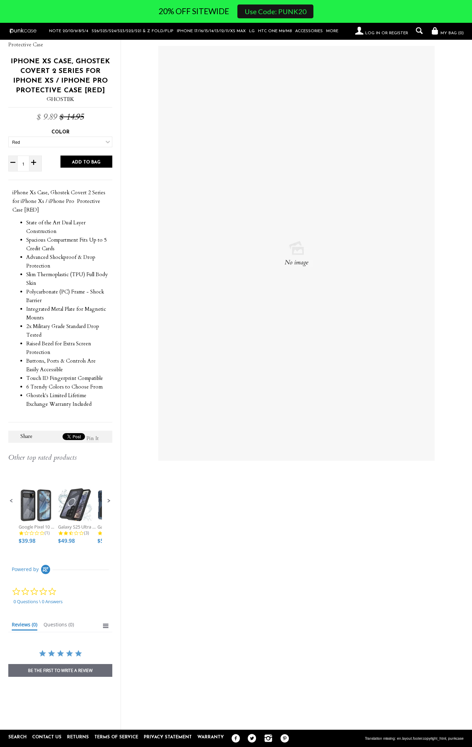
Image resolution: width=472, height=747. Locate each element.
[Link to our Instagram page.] (267, 738)
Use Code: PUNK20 (275, 11)
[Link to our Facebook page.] (234, 738)
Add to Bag (86, 162)
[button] (11, 501)
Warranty (210, 737)
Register (398, 33)
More (332, 31)
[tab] (24, 626)
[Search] (418, 30)
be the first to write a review (60, 670)
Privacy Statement (168, 737)
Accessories (309, 31)
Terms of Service (116, 737)
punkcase (456, 738)
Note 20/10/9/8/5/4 (68, 31)
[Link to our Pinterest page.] (283, 738)
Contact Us (47, 737)
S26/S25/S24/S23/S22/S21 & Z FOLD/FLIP (132, 31)
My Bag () (451, 33)
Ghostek (60, 99)
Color (60, 132)
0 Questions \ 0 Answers (38, 601)
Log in (372, 33)
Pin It (92, 438)
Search (17, 737)
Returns (78, 737)
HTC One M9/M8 (275, 31)
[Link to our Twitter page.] (250, 738)
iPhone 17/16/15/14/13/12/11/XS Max (211, 31)
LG (252, 31)
